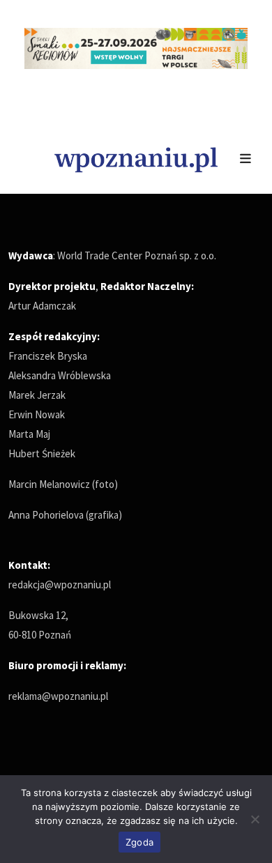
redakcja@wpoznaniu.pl (59, 584)
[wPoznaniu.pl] (136, 158)
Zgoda (139, 842)
